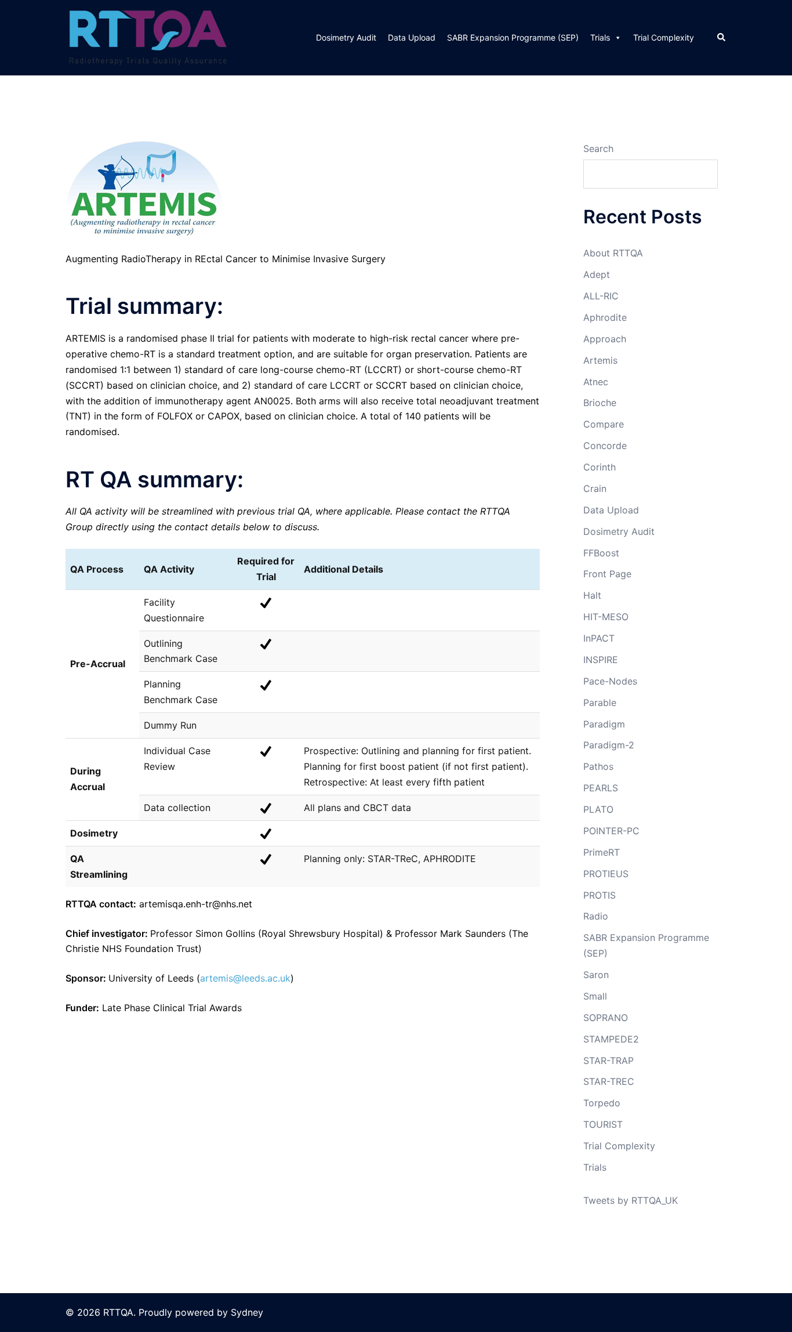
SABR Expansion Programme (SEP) (513, 37)
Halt (592, 595)
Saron (596, 974)
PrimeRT (601, 852)
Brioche (599, 402)
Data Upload (411, 37)
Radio (595, 916)
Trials (600, 37)
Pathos (598, 766)
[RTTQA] (148, 36)
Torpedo (601, 1103)
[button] (721, 37)
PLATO (598, 809)
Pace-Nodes (610, 681)
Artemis (600, 360)
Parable (599, 702)
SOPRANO (605, 1017)
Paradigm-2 (608, 745)
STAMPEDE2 (611, 1039)
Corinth (599, 467)
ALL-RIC (601, 296)
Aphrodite (605, 317)
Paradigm (604, 724)
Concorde (605, 445)
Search (598, 148)
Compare (603, 424)
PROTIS (599, 895)
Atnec (595, 382)
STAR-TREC (608, 1081)
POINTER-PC (611, 831)
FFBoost (601, 553)
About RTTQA (613, 253)
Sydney (247, 1312)
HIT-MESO (605, 616)
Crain (594, 488)
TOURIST (603, 1124)
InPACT (599, 638)
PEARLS (600, 788)
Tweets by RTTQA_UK (630, 1200)
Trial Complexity (663, 37)
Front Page (607, 574)
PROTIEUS (605, 873)
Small (595, 996)
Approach (604, 339)
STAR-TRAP (608, 1060)
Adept (596, 274)
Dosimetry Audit (346, 37)
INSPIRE (600, 659)
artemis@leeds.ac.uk (245, 978)
